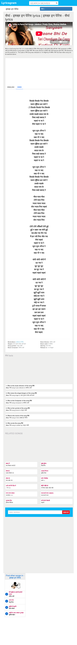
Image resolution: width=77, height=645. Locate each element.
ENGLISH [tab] (10, 87)
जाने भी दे (11, 600)
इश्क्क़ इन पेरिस (19, 342)
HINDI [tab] (19, 87)
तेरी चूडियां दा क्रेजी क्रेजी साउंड (15, 593)
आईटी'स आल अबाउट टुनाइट (16, 613)
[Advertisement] (39, 72)
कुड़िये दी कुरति (12, 606)
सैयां (42, 9)
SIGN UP (66, 512)
